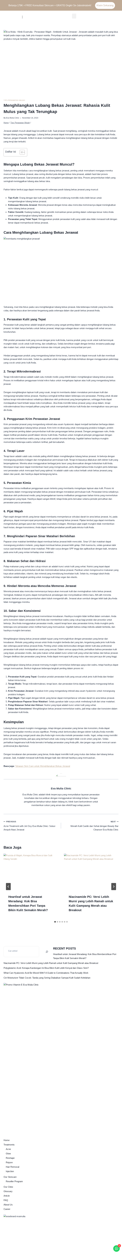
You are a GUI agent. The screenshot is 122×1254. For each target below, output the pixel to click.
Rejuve (9, 1162)
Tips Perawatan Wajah (14, 100)
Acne (8, 1149)
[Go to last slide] (8, 886)
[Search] (47, 951)
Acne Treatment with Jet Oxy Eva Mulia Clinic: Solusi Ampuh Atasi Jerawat (29, 826)
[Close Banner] (119, 5)
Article (7, 1195)
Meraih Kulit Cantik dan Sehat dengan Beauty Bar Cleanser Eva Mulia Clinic (94, 826)
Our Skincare (10, 1177)
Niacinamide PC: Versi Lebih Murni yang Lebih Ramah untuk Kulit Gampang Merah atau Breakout (51, 963)
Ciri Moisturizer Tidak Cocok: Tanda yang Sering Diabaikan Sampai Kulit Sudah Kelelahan (47, 977)
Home (7, 1140)
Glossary (8, 1191)
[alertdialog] (61, 5)
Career (7, 1209)
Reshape (10, 1158)
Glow (8, 1153)
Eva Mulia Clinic (12, 118)
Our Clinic (8, 1187)
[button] (74, 16)
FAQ (6, 1200)
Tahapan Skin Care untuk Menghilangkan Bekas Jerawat (42, 766)
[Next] (113, 886)
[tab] (55, 922)
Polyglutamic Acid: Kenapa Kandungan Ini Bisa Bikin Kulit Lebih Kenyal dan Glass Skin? (46, 968)
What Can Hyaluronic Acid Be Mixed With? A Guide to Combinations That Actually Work (46, 973)
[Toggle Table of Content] (20, 152)
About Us (8, 1204)
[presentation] (31, 872)
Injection (10, 1171)
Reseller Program (14, 1181)
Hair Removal (12, 1167)
